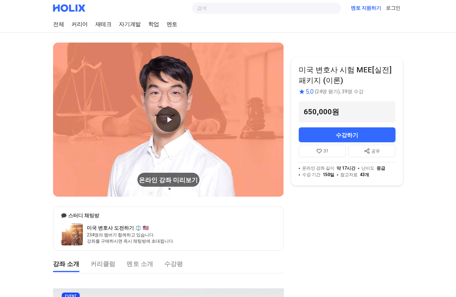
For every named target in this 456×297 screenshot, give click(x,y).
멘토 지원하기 (366, 8)
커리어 (79, 24)
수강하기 (347, 135)
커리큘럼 (103, 263)
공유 (375, 150)
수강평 (173, 263)
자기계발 (130, 24)
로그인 (393, 8)
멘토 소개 (140, 263)
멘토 (172, 24)
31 (326, 150)
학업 (153, 24)
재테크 (103, 24)
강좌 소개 (66, 263)
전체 (58, 24)
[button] (168, 120)
